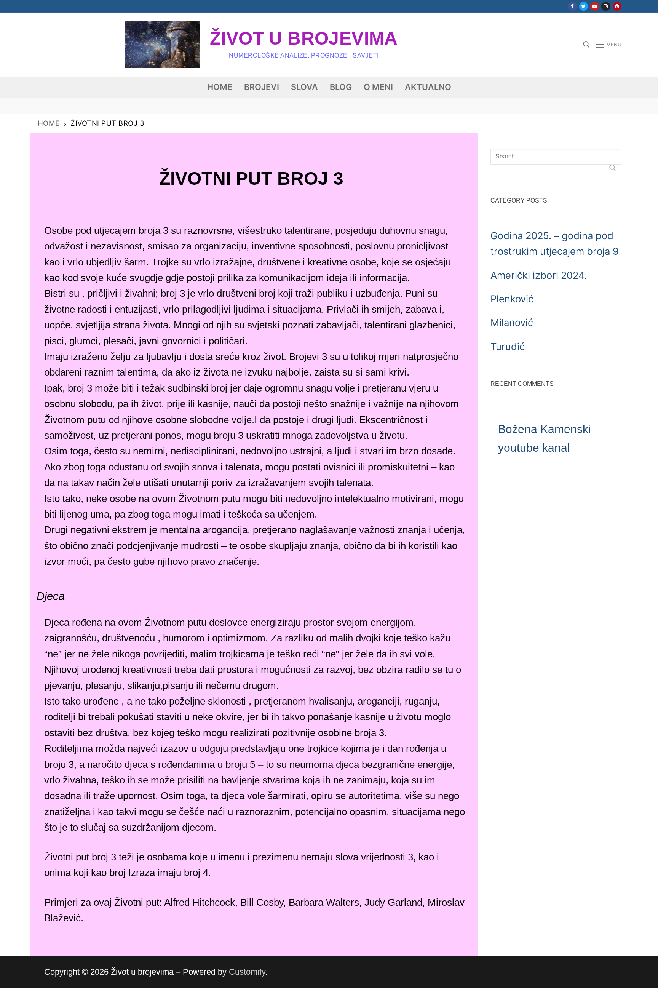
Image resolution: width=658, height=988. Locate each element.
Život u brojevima (304, 38)
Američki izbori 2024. (538, 275)
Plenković (511, 299)
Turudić (507, 346)
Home (49, 123)
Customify (247, 972)
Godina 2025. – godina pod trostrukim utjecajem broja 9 (554, 243)
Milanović (511, 322)
